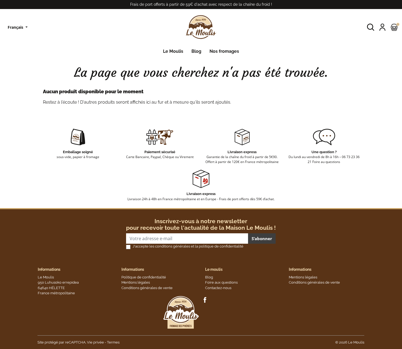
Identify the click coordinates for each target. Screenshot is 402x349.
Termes (113, 342)
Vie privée (95, 342)
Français (16, 27)
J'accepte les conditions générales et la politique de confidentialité (188, 246)
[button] (370, 27)
